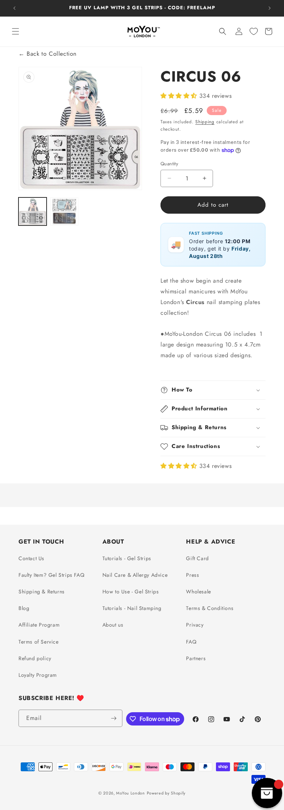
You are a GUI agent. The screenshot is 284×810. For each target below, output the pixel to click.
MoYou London (130, 793)
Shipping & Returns (41, 591)
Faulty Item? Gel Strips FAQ (51, 575)
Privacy (194, 624)
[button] (15, 31)
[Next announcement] (269, 8)
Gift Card (197, 558)
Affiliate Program (39, 624)
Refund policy (34, 658)
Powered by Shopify (166, 793)
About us (113, 624)
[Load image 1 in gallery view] (32, 211)
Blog (23, 608)
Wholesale (198, 591)
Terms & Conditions (209, 608)
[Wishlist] (253, 31)
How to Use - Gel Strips (130, 591)
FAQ (191, 641)
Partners (196, 658)
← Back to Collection (47, 53)
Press (192, 575)
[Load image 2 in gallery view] (64, 211)
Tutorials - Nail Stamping (132, 608)
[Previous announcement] (14, 8)
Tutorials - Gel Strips (126, 558)
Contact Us (31, 558)
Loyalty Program (37, 675)
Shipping (204, 121)
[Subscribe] (114, 718)
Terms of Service (38, 641)
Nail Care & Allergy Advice (135, 575)
